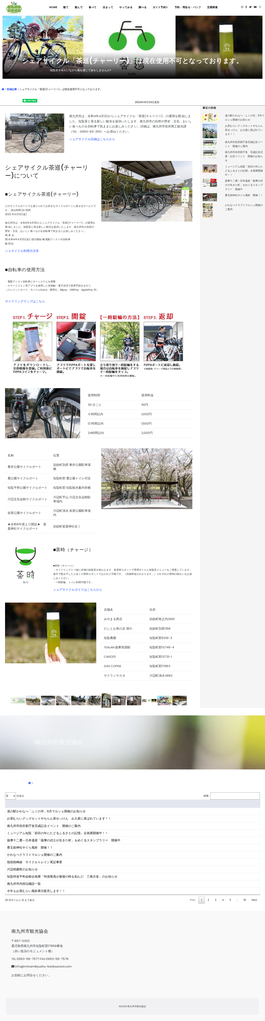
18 (245, 900)
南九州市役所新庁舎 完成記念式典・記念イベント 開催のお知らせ (244, 156)
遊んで (79, 7)
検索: (206, 796)
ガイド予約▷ (161, 7)
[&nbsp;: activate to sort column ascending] (132, 804)
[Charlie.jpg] (149, 700)
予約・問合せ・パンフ (188, 7)
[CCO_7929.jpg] (63, 700)
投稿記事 (12, 89)
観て (66, 7)
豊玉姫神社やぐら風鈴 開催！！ (244, 195)
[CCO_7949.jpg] (119, 700)
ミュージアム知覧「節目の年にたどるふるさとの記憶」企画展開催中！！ (244, 171)
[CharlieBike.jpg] (164, 700)
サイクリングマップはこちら (25, 301)
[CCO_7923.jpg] (18, 700)
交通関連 (212, 7)
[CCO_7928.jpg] (48, 700)
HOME (53, 7)
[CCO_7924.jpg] (33, 700)
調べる (143, 7)
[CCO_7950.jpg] (134, 700)
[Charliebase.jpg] (179, 700)
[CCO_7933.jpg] (78, 700)
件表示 (20, 796)
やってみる (125, 7)
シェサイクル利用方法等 (22, 251)
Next (254, 900)
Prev (192, 900)
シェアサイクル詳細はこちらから (92, 139)
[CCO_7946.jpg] (106, 700)
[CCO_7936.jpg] (93, 700)
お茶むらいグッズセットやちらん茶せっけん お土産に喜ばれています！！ (244, 130)
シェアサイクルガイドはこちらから (77, 589)
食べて (93, 7)
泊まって (108, 7)
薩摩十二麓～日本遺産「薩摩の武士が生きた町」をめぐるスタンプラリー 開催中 (244, 185)
